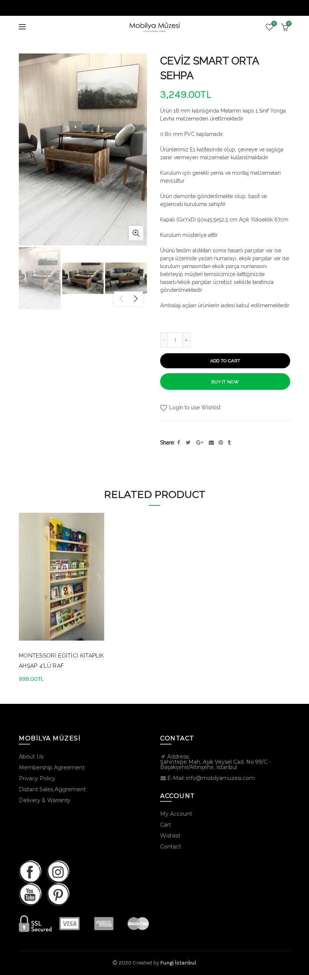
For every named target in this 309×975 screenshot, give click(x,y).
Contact (170, 846)
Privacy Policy (37, 778)
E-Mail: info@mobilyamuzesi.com (211, 778)
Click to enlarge (136, 233)
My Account (176, 813)
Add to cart (225, 360)
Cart (165, 824)
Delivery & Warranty (44, 800)
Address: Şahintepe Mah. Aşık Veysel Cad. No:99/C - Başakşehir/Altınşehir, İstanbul (215, 762)
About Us (31, 756)
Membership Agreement (52, 767)
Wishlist (274, 23)
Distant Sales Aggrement (52, 789)
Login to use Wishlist (194, 407)
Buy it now (225, 382)
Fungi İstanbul (178, 963)
